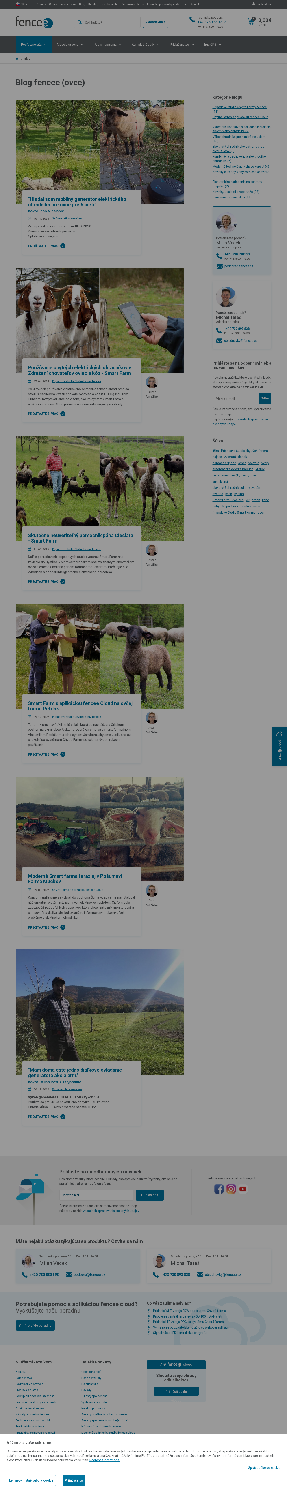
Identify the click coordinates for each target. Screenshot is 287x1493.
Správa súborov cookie (264, 1468)
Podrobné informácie (104, 1460)
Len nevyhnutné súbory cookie (31, 1480)
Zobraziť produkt (143, 162)
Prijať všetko (74, 1480)
